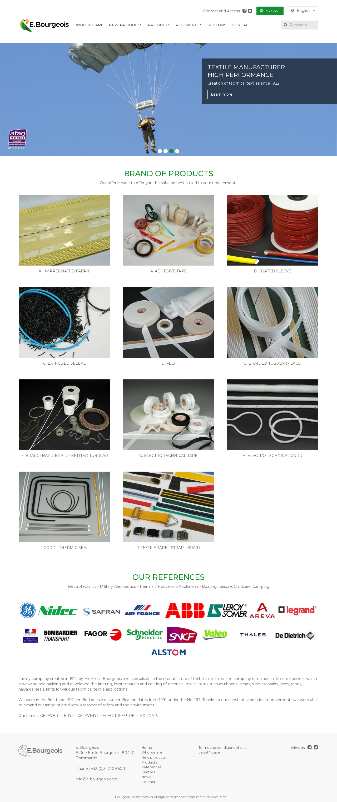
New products (153, 757)
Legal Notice (209, 752)
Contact (148, 782)
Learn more (221, 94)
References (151, 767)
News (146, 777)
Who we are (151, 752)
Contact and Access (221, 11)
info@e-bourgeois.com (97, 779)
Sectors (148, 772)
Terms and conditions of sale (223, 747)
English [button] (303, 10)
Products (149, 762)
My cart (272, 11)
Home (146, 747)
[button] (160, 151)
